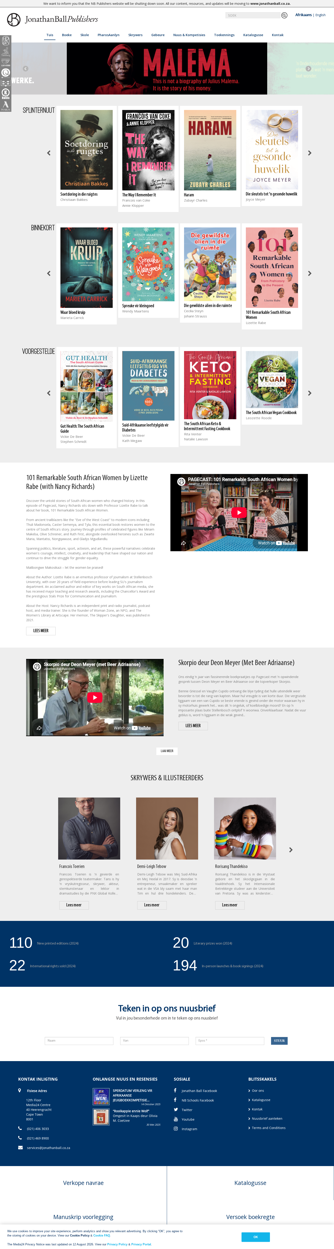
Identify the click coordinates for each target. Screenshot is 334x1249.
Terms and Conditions (268, 1128)
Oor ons (257, 1090)
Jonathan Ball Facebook (199, 1091)
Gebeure (158, 35)
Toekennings (224, 35)
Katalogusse (253, 35)
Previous (25, 68)
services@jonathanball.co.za (48, 1148)
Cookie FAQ (101, 1235)
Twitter (187, 1110)
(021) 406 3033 (37, 1129)
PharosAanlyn (109, 35)
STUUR (279, 1040)
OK (256, 1237)
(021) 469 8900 (37, 1138)
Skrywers (135, 35)
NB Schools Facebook (198, 1100)
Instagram (189, 1129)
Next (308, 68)
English (320, 15)
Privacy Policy (117, 1244)
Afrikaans (303, 14)
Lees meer (74, 905)
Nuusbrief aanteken (266, 1118)
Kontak (278, 35)
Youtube (188, 1119)
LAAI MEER (167, 751)
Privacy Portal (141, 1244)
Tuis (49, 35)
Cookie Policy (80, 1235)
